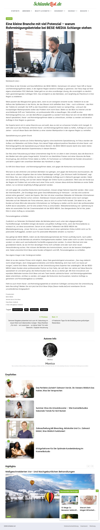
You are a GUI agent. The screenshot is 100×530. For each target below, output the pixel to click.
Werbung (92, 526)
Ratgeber (44, 310)
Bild (26, 310)
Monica (50, 363)
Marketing (34, 310)
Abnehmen (26, 11)
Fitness (8, 516)
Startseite (15, 11)
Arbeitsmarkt (17, 310)
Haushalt (71, 11)
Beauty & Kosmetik (42, 11)
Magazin (83, 11)
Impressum (84, 526)
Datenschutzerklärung (71, 526)
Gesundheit (58, 11)
